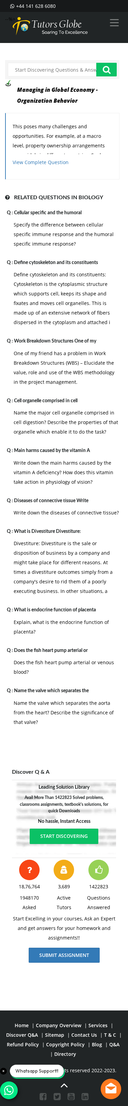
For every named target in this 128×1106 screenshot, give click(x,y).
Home (22, 1025)
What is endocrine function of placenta (55, 610)
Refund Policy (23, 1044)
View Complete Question (41, 162)
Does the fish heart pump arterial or (51, 650)
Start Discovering (64, 836)
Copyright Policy (65, 1044)
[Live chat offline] (111, 1089)
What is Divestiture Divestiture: (47, 531)
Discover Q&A (22, 1035)
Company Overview (58, 1025)
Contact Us (84, 1035)
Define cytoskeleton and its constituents (56, 262)
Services (98, 1025)
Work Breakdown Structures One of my (55, 341)
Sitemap (54, 1035)
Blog (97, 1044)
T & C (110, 1035)
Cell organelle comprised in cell (45, 400)
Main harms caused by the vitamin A (52, 450)
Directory (65, 1054)
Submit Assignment (64, 955)
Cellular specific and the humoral (48, 212)
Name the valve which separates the (51, 690)
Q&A (114, 1044)
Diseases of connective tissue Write (51, 500)
